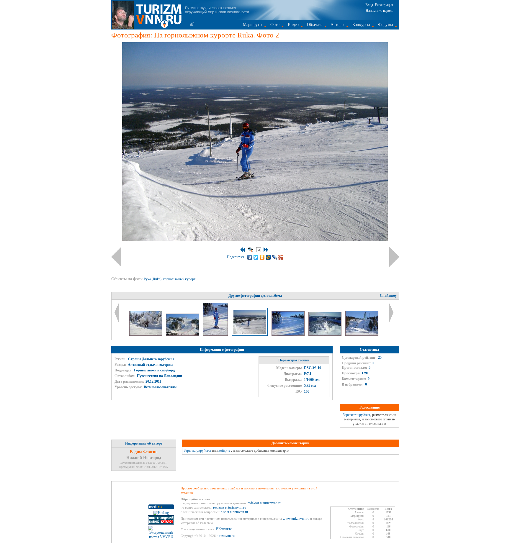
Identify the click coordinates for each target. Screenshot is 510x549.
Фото (274, 24)
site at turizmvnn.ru (234, 512)
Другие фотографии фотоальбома (255, 296)
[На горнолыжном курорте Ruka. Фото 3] (288, 334)
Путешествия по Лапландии (159, 376)
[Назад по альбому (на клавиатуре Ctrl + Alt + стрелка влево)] (116, 257)
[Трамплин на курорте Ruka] (361, 334)
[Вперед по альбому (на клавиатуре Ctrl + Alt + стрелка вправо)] (394, 257)
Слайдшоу (388, 296)
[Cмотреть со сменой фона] (258, 249)
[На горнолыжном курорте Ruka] (216, 334)
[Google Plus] (281, 257)
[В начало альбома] (242, 250)
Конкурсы (361, 24)
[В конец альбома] (266, 250)
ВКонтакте (224, 529)
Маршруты (252, 24)
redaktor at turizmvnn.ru (264, 503)
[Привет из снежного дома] (146, 334)
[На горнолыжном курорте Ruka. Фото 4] (325, 334)
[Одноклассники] (262, 257)
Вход (369, 5)
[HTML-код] (251, 249)
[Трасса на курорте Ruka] (183, 334)
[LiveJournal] (275, 257)
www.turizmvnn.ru (296, 519)
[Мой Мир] (268, 257)
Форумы (385, 24)
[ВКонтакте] (250, 257)
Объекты (314, 24)
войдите (224, 450)
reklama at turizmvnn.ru (229, 507)
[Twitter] (256, 257)
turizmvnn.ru (226, 536)
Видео (293, 24)
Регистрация (384, 5)
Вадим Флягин (144, 452)
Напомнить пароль (379, 11)
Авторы (337, 24)
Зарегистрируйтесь (356, 415)
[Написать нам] (192, 24)
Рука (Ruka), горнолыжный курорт (170, 279)
